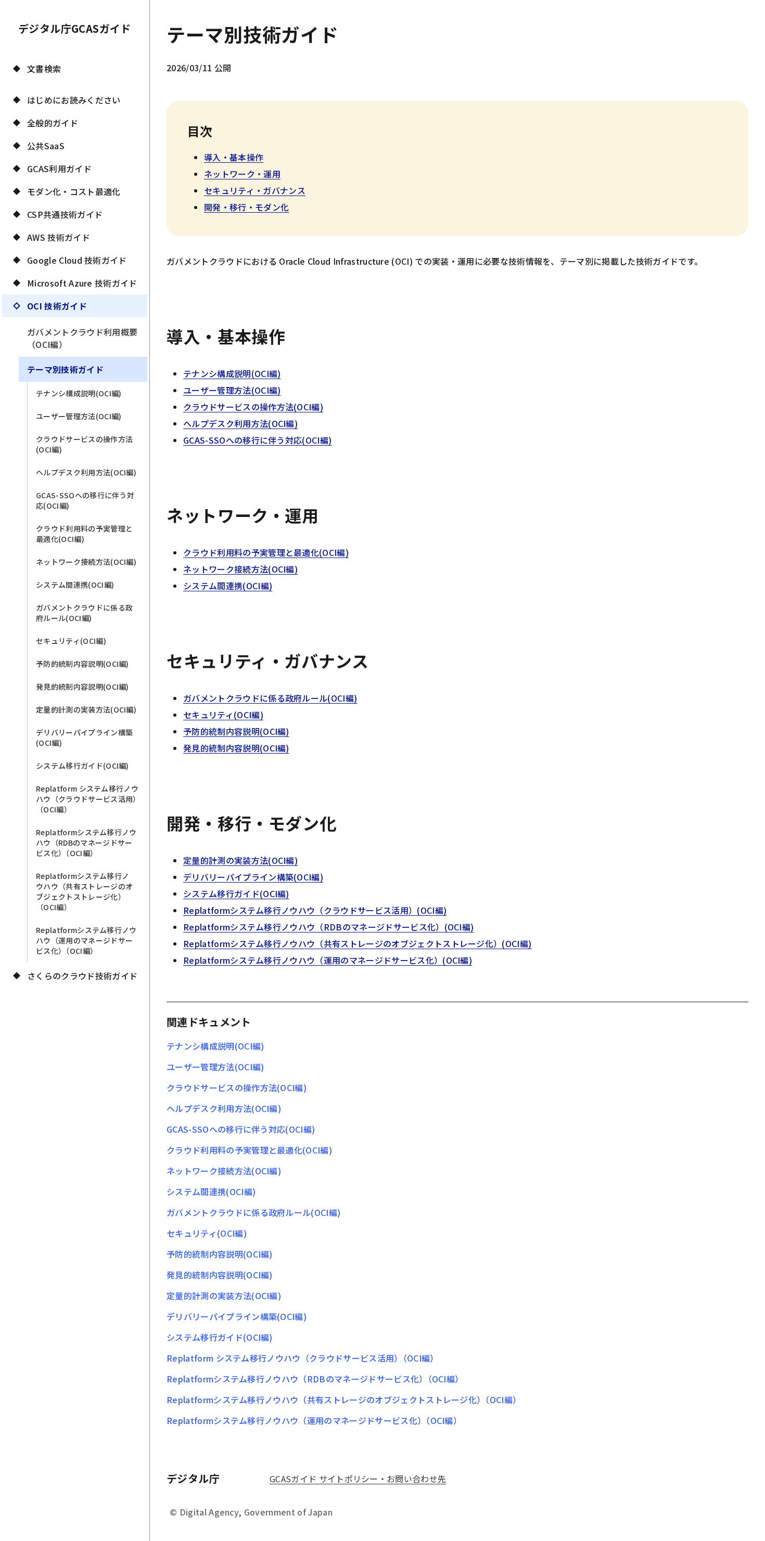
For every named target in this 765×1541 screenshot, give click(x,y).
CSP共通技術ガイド (65, 214)
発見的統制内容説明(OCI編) (82, 686)
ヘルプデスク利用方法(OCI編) (86, 472)
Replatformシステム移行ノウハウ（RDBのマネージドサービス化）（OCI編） (86, 842)
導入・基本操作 (233, 157)
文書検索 (44, 68)
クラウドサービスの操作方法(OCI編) (84, 444)
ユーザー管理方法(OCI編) (78, 416)
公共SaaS (46, 145)
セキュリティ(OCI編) (71, 641)
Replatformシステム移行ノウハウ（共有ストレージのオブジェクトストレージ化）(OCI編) (357, 943)
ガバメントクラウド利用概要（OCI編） (82, 338)
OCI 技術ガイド (57, 306)
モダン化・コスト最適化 (74, 191)
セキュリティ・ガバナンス (254, 190)
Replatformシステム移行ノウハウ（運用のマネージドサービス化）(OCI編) (327, 960)
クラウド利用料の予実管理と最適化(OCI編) (84, 533)
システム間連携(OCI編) (75, 584)
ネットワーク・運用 (242, 173)
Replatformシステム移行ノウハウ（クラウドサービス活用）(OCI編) (315, 910)
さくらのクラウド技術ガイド (82, 975)
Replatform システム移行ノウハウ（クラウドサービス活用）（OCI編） (87, 798)
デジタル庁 (193, 1478)
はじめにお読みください (74, 100)
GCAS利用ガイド (59, 168)
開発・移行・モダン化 (246, 207)
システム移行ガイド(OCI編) (82, 765)
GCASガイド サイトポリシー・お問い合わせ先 (358, 1478)
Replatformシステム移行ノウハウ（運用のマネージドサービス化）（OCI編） (86, 940)
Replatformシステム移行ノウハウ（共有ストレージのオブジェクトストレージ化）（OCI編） (84, 891)
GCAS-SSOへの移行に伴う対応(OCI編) (85, 500)
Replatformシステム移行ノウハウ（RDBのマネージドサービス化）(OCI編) (328, 927)
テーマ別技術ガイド (65, 369)
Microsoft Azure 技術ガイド (82, 283)
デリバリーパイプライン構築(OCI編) (84, 737)
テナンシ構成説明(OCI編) (78, 393)
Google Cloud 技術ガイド (77, 260)
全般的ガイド (52, 122)
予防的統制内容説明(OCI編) (82, 663)
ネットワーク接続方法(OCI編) (86, 561)
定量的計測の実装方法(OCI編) (86, 709)
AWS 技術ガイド (58, 237)
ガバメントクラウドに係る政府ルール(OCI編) (84, 612)
